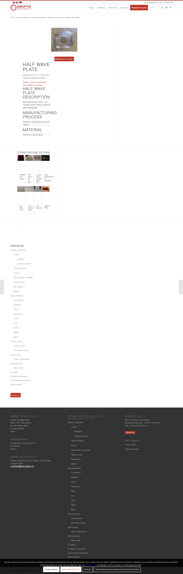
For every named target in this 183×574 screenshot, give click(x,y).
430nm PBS (46, 207)
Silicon (16, 309)
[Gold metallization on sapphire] (46, 163)
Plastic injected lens (21, 359)
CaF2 (16, 327)
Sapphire (17, 304)
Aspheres (20, 259)
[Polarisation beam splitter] (181, 287)
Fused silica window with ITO (39, 178)
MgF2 (16, 332)
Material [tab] (32, 130)
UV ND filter (21, 208)
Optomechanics (16, 384)
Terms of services (132, 449)
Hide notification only (70, 569)
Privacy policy (130, 444)
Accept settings (51, 569)
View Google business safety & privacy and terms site (117, 569)
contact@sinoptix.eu (22, 466)
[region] (36, 104)
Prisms (16, 273)
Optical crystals (16, 341)
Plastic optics (15, 354)
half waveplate (40, 207)
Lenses (16, 254)
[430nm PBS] (46, 194)
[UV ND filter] (21, 194)
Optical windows (20, 268)
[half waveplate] (37, 194)
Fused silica (18, 300)
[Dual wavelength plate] (29, 194)
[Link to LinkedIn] (162, 8)
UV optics (14, 372)
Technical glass (16, 363)
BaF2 (16, 337)
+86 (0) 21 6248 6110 (150, 2)
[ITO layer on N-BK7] (29, 163)
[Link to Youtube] (167, 8)
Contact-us (15, 395)
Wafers (16, 291)
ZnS (15, 323)
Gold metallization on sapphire (49, 177)
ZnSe (16, 318)
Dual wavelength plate (32, 208)
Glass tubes (18, 367)
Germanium (18, 314)
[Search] (152, 8)
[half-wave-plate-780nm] (64, 40)
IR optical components (19, 376)
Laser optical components (20, 380)
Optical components (38, 82)
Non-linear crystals (21, 350)
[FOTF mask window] (2, 287)
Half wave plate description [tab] (36, 92)
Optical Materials (17, 295)
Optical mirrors (19, 282)
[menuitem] (91, 8)
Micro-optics (18, 286)
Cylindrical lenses (24, 263)
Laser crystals (19, 345)
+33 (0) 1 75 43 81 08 (166, 2)
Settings (87, 569)
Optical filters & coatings (32, 85)
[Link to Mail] (171, 8)
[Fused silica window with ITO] (37, 163)
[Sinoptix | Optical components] (20, 8)
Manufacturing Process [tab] (36, 114)
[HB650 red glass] (21, 163)
